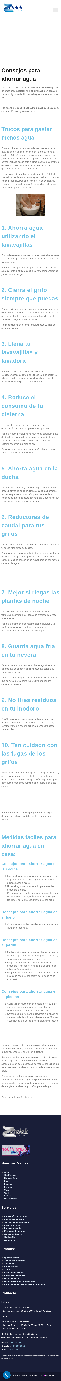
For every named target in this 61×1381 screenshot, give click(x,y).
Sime (6, 1190)
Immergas (9, 1184)
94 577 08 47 (15, 1349)
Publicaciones (11, 1266)
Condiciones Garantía (14, 1272)
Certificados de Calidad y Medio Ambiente (24, 1284)
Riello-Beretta (10, 1199)
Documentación (12, 1278)
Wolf (6, 1193)
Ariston (7, 1172)
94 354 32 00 (19, 1346)
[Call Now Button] (7, 1375)
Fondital (8, 1187)
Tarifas (11, 1358)
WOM (51, 1375)
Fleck (7, 1181)
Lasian (7, 1196)
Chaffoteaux (10, 1175)
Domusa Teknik (11, 1178)
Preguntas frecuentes (14, 1275)
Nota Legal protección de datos (19, 1281)
